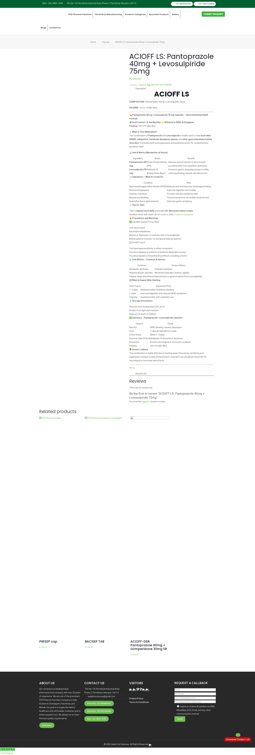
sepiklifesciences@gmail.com (101, 696)
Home (93, 42)
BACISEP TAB (94, 641)
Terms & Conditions (139, 702)
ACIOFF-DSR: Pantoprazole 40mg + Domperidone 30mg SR (148, 645)
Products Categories (183, 214)
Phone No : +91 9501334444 (99, 711)
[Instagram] (168, 4)
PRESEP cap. (48, 641)
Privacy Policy (136, 698)
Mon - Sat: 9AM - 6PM (96, 719)
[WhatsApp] (158, 4)
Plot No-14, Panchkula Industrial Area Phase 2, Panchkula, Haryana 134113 (101, 3)
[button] (6, 753)
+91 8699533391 (183, 4)
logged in (146, 401)
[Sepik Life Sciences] (53, 14)
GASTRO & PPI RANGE (161, 85)
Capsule (105, 42)
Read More (47, 725)
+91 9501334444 (206, 4)
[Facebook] (163, 4)
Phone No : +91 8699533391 (99, 703)
